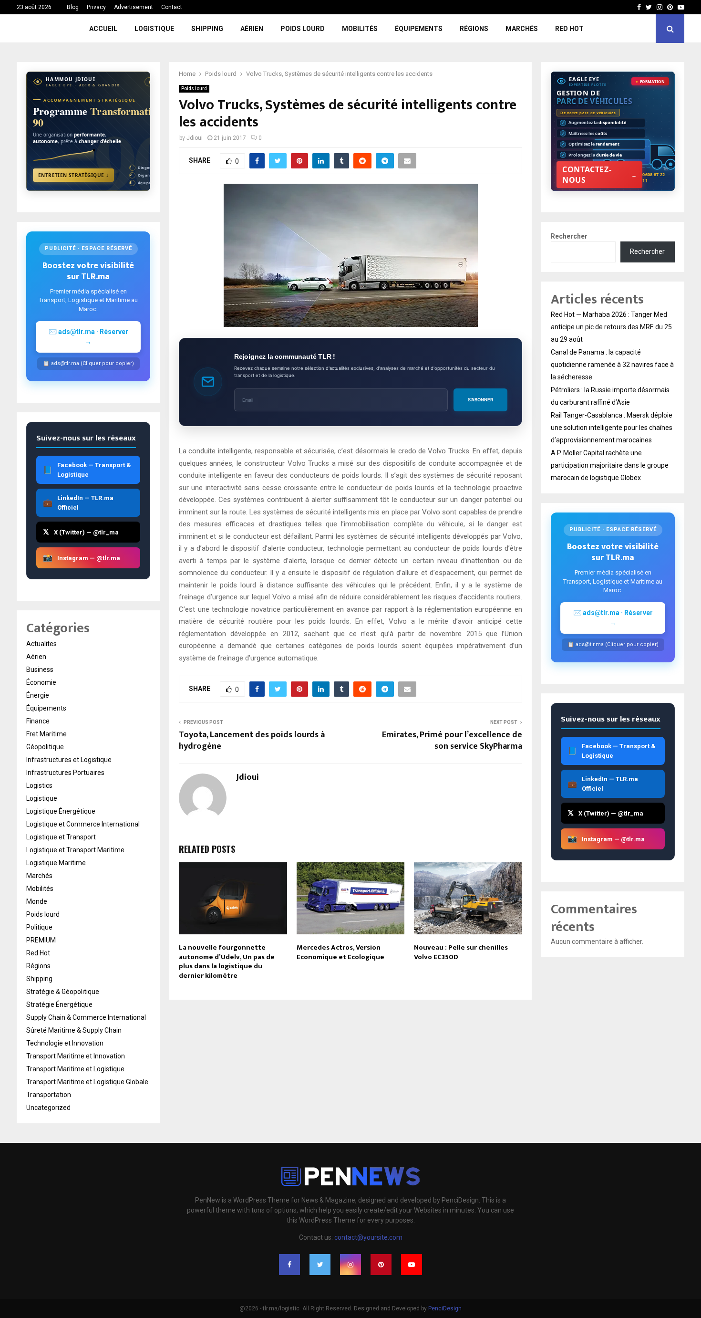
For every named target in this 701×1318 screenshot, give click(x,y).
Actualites (41, 644)
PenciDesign (445, 1308)
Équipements (419, 28)
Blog (73, 7)
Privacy (96, 7)
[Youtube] (411, 1264)
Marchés (521, 28)
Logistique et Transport (61, 837)
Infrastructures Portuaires (65, 772)
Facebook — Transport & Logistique (87, 469)
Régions (474, 28)
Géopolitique (45, 747)
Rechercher (569, 236)
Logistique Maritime (56, 863)
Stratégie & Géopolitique (62, 991)
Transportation (48, 1094)
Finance (38, 721)
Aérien (251, 28)
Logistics (39, 785)
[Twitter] (319, 1264)
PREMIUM (41, 940)
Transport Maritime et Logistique (75, 1069)
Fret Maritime (46, 734)
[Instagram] (350, 1264)
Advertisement (133, 7)
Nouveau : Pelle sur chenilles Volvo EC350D (461, 952)
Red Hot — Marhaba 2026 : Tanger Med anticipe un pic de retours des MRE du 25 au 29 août (611, 327)
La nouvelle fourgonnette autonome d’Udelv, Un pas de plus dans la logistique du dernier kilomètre (227, 961)
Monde (36, 901)
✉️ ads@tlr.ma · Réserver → (88, 336)
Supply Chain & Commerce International (86, 1017)
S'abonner (480, 399)
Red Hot (569, 28)
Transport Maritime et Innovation (75, 1056)
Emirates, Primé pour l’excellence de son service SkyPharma (452, 740)
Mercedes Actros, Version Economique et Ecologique (340, 952)
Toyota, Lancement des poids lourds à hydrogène (252, 740)
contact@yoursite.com (368, 1237)
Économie (41, 682)
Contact (171, 7)
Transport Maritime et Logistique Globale (87, 1082)
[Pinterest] (381, 1264)
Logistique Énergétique (60, 811)
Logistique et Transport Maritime (75, 850)
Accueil (103, 28)
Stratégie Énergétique (59, 1004)
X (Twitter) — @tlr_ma (81, 531)
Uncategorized (48, 1107)
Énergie (37, 695)
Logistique (154, 28)
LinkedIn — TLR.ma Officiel (78, 502)
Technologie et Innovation (64, 1043)
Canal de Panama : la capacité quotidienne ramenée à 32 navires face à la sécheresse (612, 364)
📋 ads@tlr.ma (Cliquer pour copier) (88, 363)
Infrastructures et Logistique (69, 760)
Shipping (207, 28)
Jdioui (194, 138)
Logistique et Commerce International (83, 824)
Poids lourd (302, 28)
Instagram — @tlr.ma (81, 557)
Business (39, 669)
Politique (39, 927)
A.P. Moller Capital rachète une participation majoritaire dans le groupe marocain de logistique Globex (610, 465)
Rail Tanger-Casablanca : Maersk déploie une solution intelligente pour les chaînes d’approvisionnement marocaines (611, 427)
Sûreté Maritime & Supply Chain (74, 1030)
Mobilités (360, 28)
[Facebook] (289, 1264)
